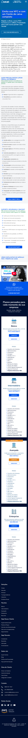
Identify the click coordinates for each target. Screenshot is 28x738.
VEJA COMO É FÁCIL (14, 199)
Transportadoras (5, 595)
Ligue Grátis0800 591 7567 (17, 1)
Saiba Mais (14, 339)
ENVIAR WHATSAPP (14, 247)
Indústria (3, 597)
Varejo (3, 588)
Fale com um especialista (11, 32)
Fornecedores (4, 645)
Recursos (3, 615)
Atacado (3, 590)
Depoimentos (4, 631)
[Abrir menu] (26, 2)
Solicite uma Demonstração (8, 627)
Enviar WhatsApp (14, 293)
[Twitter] (8, 705)
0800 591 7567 (8, 687)
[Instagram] (11, 705)
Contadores (4, 639)
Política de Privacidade (7, 659)
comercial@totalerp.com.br (12, 692)
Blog (2, 657)
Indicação (3, 643)
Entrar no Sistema (5, 671)
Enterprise (4, 613)
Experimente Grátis (6, 622)
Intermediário (4, 608)
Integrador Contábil (6, 677)
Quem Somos (4, 655)
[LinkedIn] (5, 705)
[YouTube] (14, 705)
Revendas (3, 641)
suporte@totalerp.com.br (11, 695)
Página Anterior (6, 39)
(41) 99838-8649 (9, 689)
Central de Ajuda (5, 673)
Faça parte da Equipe (6, 661)
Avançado (3, 611)
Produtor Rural (5, 599)
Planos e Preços (5, 625)
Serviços (3, 592)
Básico (3, 606)
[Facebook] (2, 705)
